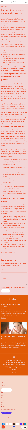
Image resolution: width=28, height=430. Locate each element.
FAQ (2, 395)
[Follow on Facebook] (2, 417)
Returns (3, 402)
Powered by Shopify (18, 420)
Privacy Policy (4, 265)
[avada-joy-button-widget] (3, 426)
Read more (3, 318)
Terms (2, 404)
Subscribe (6, 390)
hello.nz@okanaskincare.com (8, 409)
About (2, 400)
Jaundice (5, 49)
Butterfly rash (6, 56)
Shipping (3, 397)
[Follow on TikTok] (8, 417)
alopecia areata (14, 64)
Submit (5, 291)
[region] (14, 363)
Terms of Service (14, 265)
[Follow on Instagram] (5, 417)
